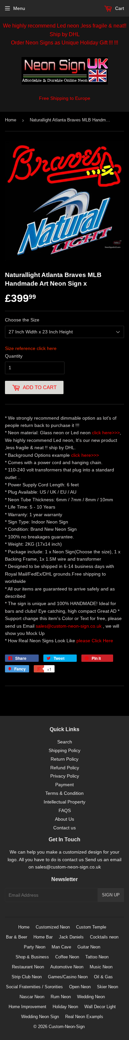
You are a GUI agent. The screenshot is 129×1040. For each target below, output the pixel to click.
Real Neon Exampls (84, 1016)
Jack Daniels (71, 937)
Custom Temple (91, 927)
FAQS (65, 810)
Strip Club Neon (27, 976)
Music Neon (101, 966)
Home (10, 119)
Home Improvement (27, 1006)
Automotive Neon (66, 966)
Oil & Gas (103, 976)
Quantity (13, 356)
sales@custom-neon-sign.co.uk (69, 626)
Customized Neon (53, 927)
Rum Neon (61, 996)
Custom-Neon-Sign (67, 1026)
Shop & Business (32, 956)
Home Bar (43, 937)
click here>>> (106, 432)
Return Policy (64, 759)
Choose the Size (22, 319)
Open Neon (80, 986)
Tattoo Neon (96, 956)
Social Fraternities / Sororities (34, 986)
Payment (64, 784)
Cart (119, 8)
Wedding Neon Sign (40, 1016)
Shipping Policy (64, 750)
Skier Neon (107, 986)
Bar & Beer (16, 937)
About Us (64, 819)
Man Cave (61, 946)
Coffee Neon (67, 956)
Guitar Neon (88, 946)
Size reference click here (31, 348)
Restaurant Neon (28, 966)
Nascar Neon (32, 996)
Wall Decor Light (100, 1006)
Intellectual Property (64, 801)
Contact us (64, 827)
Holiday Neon (65, 1006)
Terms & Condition (64, 793)
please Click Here (94, 640)
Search (64, 741)
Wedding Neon (91, 996)
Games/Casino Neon (68, 976)
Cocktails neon (104, 937)
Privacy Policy (64, 776)
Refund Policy (64, 767)
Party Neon (34, 946)
